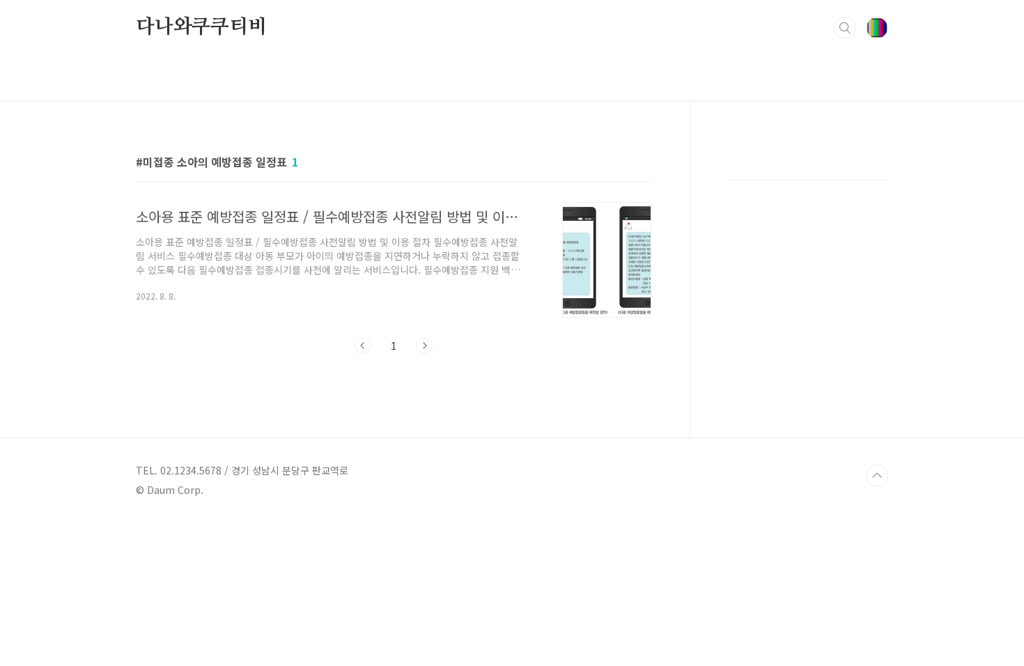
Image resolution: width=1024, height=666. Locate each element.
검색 (845, 27)
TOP (877, 476)
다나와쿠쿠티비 (201, 27)
